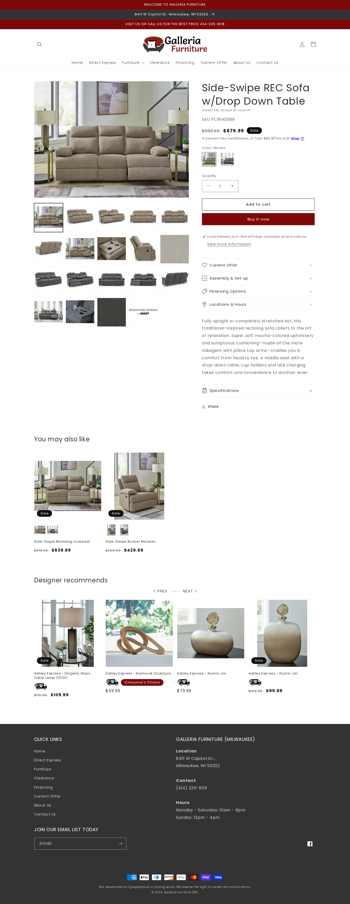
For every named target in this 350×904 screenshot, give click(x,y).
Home (39, 751)
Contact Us (45, 814)
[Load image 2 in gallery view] (80, 217)
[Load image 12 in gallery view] (48, 280)
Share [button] (213, 406)
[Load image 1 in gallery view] (48, 217)
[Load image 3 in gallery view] (111, 217)
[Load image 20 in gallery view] (143, 312)
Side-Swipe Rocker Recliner (131, 542)
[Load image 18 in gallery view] (80, 312)
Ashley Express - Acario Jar (201, 673)
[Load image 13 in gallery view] (80, 280)
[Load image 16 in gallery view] (174, 280)
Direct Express (47, 760)
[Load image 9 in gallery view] (143, 249)
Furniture (42, 769)
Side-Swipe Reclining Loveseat (62, 542)
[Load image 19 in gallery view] (111, 312)
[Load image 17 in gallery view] (48, 312)
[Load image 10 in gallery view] (174, 249)
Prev (162, 591)
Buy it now (258, 219)
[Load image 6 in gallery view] (48, 249)
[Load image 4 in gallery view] (143, 217)
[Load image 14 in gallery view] (111, 280)
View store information (229, 244)
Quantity (209, 175)
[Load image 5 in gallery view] (174, 217)
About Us (42, 805)
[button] (39, 44)
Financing (43, 787)
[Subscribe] (120, 844)
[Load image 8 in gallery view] (111, 249)
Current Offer (47, 796)
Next (188, 591)
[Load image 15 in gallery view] (143, 280)
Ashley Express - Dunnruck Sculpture (138, 673)
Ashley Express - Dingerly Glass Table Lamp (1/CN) (62, 675)
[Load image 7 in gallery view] (80, 249)
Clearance (44, 778)
